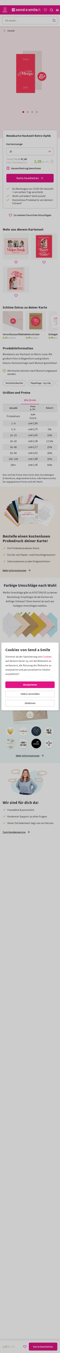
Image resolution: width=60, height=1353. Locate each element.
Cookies (47, 656)
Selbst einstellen (30, 693)
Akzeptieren (30, 684)
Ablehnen (30, 703)
